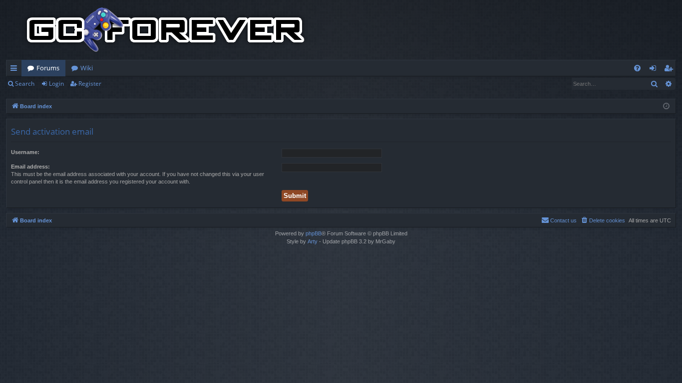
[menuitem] (637, 68)
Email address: (30, 167)
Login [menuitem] (655, 69)
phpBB (314, 233)
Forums (47, 67)
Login (56, 83)
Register (89, 83)
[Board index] (166, 30)
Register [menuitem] (670, 69)
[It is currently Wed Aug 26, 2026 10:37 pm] (666, 106)
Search (24, 83)
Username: (25, 152)
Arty (313, 241)
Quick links (15, 69)
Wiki (86, 67)
